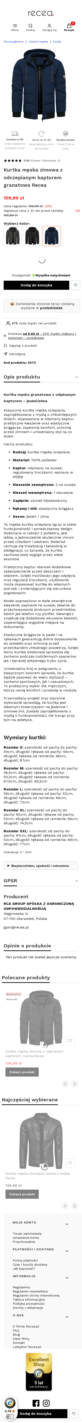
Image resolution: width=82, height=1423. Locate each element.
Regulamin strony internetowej (36, 1295)
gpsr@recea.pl (16, 927)
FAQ (16, 1330)
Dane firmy (21, 1338)
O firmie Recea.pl (26, 1326)
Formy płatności (25, 1260)
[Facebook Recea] (36, 1405)
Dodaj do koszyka (36, 285)
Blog (16, 1334)
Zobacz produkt (22, 1072)
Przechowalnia (24, 1242)
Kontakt (19, 1343)
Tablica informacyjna (29, 1299)
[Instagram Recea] (46, 1405)
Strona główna (13, 41)
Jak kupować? (24, 1268)
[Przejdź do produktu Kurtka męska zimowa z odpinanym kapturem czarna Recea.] (41, 1018)
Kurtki (57, 41)
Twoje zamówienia (27, 1233)
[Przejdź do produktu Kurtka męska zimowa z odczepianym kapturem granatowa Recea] (52, 236)
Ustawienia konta (26, 1237)
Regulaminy (21, 1287)
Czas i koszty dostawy (30, 1264)
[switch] (10, 1416)
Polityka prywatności (29, 1303)
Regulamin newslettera (30, 1291)
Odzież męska (38, 41)
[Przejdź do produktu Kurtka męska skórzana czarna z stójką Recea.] (41, 1141)
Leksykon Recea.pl (27, 1347)
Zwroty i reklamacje (28, 1307)
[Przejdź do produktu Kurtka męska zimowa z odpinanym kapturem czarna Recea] (32, 236)
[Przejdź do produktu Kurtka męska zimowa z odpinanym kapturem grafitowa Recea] (13, 236)
